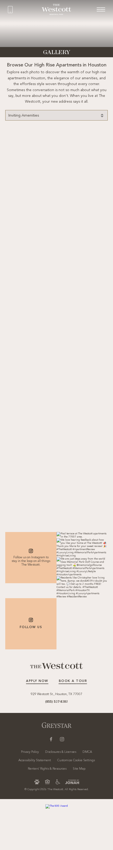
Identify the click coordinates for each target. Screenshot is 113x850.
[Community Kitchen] (21, 338)
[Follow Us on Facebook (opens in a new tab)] (51, 739)
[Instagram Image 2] (82, 547)
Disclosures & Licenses (60, 752)
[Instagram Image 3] (82, 566)
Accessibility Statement (34, 760)
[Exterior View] (56, 143)
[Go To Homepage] (56, 9)
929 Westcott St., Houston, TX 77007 (56, 694)
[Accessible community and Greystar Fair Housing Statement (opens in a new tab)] (58, 782)
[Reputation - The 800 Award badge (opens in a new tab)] (56, 806)
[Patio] (95, 240)
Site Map (79, 768)
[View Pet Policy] (37, 782)
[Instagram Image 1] (82, 535)
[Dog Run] (95, 305)
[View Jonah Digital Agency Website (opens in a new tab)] (72, 782)
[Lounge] (21, 143)
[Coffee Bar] (21, 468)
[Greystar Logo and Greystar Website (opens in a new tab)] (56, 725)
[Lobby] (17, 305)
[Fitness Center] (91, 143)
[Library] (43, 175)
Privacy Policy (30, 752)
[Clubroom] (69, 240)
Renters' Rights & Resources (47, 768)
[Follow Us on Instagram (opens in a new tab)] (62, 739)
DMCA (87, 752)
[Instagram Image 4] (82, 587)
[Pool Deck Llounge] (69, 435)
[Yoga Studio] (43, 370)
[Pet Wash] (43, 240)
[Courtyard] (21, 273)
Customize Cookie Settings (76, 760)
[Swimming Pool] (95, 175)
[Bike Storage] (17, 175)
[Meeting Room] (91, 208)
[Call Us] (24, 9)
